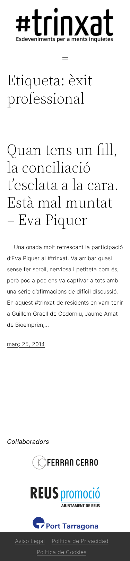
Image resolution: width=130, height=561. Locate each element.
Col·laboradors (28, 441)
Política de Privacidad (80, 540)
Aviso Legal (30, 540)
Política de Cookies (61, 552)
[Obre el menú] (65, 58)
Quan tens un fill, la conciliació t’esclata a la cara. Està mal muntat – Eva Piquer (63, 185)
